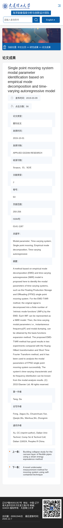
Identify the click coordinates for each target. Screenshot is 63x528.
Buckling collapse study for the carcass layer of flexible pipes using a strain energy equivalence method (37, 455)
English (49, 20)
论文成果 (46, 47)
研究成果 (34, 47)
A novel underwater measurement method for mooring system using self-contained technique (36, 471)
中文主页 (22, 47)
